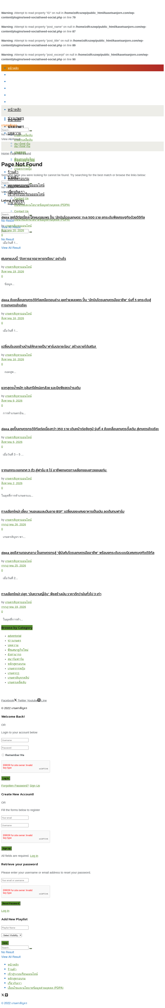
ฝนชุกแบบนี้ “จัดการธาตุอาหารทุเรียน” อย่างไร (33, 258)
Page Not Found (20, 153)
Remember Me (14, 755)
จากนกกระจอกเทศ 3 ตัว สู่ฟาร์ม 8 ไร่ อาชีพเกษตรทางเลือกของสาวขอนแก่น (54, 470)
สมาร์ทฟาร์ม (22, 146)
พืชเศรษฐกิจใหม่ (24, 159)
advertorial (14, 635)
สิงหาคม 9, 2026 (11, 400)
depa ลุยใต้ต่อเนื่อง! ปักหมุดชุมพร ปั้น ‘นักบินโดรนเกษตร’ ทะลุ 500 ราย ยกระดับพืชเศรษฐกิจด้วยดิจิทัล (73, 217)
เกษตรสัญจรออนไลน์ (18, 225)
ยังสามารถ (14, 654)
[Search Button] (30, 130)
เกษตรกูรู (13, 673)
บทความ (14, 132)
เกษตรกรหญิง (16, 668)
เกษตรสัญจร (9, 125)
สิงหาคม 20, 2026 (12, 230)
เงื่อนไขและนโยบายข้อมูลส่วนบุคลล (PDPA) (35, 102)
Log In (34, 855)
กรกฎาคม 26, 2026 (13, 524)
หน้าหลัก (13, 68)
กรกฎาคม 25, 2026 (13, 565)
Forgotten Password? (15, 785)
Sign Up (35, 785)
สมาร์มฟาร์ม (16, 659)
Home (5, 153)
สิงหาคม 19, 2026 (12, 271)
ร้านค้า (12, 75)
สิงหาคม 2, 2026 (11, 483)
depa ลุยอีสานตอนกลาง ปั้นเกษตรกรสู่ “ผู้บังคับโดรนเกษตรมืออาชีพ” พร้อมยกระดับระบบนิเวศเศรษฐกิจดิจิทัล (77, 552)
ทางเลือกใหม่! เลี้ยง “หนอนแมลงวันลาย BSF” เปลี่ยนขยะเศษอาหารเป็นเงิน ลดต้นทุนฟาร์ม (62, 511)
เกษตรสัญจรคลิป (18, 677)
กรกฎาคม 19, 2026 (13, 606)
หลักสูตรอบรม (17, 88)
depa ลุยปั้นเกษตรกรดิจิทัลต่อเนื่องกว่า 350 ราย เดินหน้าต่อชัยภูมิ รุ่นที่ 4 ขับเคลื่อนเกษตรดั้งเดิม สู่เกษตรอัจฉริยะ (80, 428)
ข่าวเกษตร (14, 640)
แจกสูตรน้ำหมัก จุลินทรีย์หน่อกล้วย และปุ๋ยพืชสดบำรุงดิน (41, 387)
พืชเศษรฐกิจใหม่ (18, 650)
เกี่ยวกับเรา (15, 95)
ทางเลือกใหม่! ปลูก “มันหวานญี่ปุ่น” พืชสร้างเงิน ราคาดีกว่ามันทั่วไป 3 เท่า (51, 593)
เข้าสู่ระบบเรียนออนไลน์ (23, 81)
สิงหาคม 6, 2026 (11, 442)
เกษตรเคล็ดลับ (23, 135)
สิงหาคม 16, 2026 (12, 318)
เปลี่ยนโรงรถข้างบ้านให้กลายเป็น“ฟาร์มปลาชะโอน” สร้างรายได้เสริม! (49, 346)
